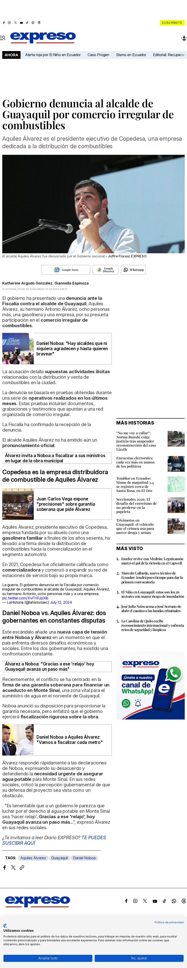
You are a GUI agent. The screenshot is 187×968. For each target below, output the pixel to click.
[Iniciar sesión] (184, 38)
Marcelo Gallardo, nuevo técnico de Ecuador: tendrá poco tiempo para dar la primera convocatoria (152, 577)
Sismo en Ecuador (131, 54)
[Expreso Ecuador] (37, 906)
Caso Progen (98, 54)
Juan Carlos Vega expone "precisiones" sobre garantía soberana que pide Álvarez (65, 504)
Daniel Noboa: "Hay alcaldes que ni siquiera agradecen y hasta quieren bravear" (72, 349)
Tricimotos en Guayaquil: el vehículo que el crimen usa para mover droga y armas (135, 526)
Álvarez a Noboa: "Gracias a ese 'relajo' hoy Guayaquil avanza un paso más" (49, 666)
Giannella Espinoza (72, 283)
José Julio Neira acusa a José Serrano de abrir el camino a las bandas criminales (151, 608)
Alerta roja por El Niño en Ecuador (53, 54)
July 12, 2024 (61, 602)
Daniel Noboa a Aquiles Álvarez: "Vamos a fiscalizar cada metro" (69, 740)
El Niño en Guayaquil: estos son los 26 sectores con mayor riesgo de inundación (152, 594)
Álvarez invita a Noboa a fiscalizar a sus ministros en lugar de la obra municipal (55, 458)
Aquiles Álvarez (33, 858)
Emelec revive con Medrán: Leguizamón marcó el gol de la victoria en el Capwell (152, 560)
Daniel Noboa (84, 858)
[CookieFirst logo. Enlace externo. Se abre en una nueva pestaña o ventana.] (5, 926)
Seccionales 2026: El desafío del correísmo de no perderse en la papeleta (136, 505)
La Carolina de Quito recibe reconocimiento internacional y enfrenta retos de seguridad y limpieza (152, 625)
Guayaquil (59, 858)
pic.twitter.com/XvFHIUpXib (25, 598)
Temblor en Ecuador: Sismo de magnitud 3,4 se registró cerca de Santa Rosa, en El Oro (135, 484)
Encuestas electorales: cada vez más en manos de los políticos (135, 462)
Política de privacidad (169, 922)
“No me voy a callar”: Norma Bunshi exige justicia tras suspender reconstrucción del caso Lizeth (136, 441)
